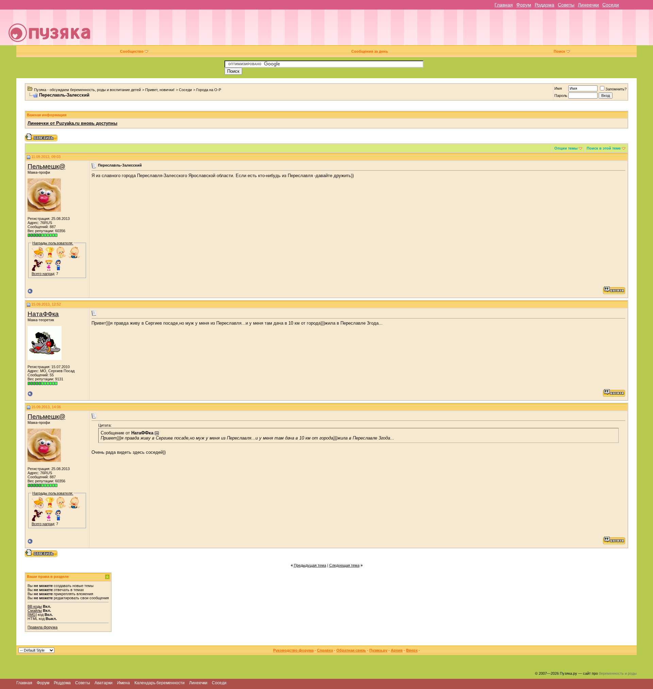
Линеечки (588, 4)
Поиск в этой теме (604, 148)
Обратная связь (351, 650)
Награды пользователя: (52, 243)
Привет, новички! (159, 90)
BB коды (35, 606)
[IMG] (32, 615)
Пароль (560, 95)
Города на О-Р (208, 90)
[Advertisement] (374, 30)
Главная (504, 4)
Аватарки (104, 683)
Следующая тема (344, 565)
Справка (325, 650)
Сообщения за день (369, 51)
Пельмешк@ (46, 166)
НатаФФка (43, 313)
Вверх (412, 650)
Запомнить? (615, 89)
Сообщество (132, 51)
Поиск (559, 51)
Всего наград (43, 274)
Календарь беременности (159, 683)
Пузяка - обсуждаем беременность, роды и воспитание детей (87, 90)
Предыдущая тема (310, 565)
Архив (397, 650)
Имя (558, 88)
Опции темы (565, 148)
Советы (566, 4)
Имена (123, 683)
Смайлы (35, 610)
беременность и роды (618, 673)
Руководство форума (293, 650)
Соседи (610, 4)
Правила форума (42, 627)
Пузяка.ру (378, 650)
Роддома (544, 4)
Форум (523, 4)
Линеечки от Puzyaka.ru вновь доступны (72, 123)
